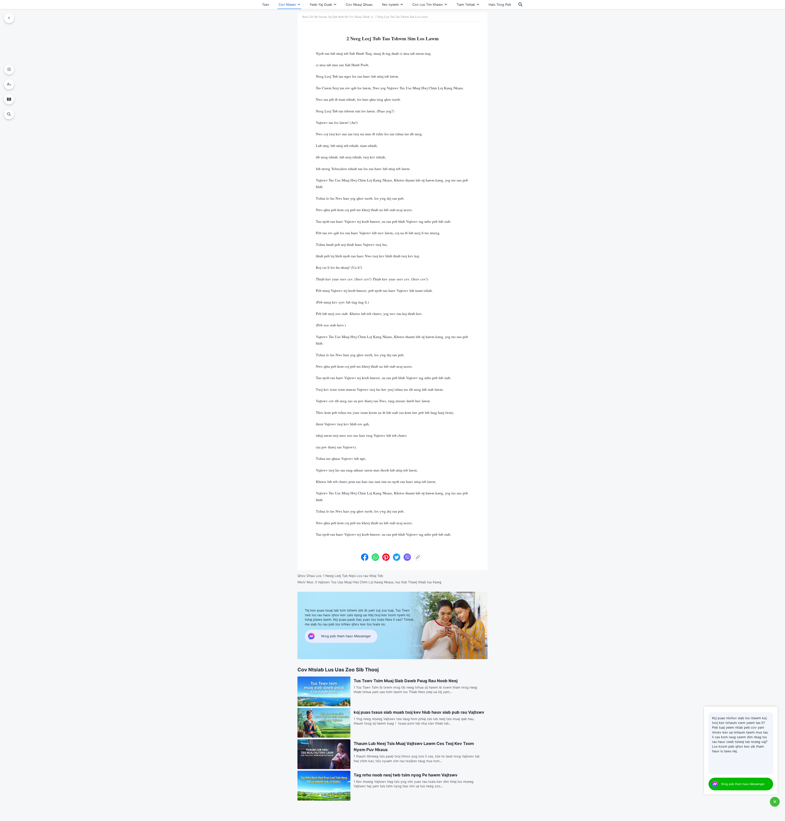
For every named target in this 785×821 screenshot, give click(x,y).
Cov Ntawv (287, 4)
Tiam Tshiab (465, 4)
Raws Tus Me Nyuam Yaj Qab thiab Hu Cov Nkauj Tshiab (336, 17)
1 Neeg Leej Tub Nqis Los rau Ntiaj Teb (353, 576)
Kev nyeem (390, 4)
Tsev (265, 4)
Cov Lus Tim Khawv (427, 4)
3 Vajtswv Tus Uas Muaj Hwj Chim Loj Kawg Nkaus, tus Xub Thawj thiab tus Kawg (378, 582)
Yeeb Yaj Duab (321, 4)
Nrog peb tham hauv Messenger (743, 784)
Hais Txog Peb (500, 4)
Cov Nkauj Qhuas (359, 4)
